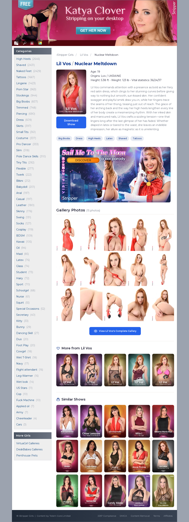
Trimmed (22, 107)
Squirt (20, 302)
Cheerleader (24, 418)
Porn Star (22, 89)
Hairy (19, 278)
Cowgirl (21, 351)
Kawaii (20, 241)
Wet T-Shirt (23, 357)
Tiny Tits (21, 162)
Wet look (22, 382)
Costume (22, 138)
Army (19, 412)
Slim (19, 150)
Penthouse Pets (26, 455)
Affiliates (168, 515)
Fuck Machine (25, 400)
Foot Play (22, 345)
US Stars (21, 388)
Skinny (20, 211)
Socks (20, 223)
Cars (19, 424)
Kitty (19, 321)
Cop (18, 394)
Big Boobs (23, 101)
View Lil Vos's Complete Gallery (117, 331)
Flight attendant (26, 369)
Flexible (21, 168)
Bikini (19, 180)
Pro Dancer (23, 144)
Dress (20, 119)
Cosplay (21, 229)
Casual (20, 199)
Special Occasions (27, 308)
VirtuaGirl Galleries (27, 443)
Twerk (20, 174)
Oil (18, 247)
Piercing (21, 113)
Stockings (22, 95)
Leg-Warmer (24, 375)
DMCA (123, 515)
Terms (156, 515)
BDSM (20, 235)
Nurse (20, 296)
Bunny (20, 327)
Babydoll (21, 187)
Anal (19, 193)
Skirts (19, 126)
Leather (21, 205)
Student (21, 272)
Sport (19, 284)
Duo (19, 339)
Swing (20, 217)
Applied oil (22, 406)
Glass (19, 266)
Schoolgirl (22, 290)
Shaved (21, 65)
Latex (19, 260)
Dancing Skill (24, 333)
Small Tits (22, 132)
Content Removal (140, 515)
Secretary (22, 314)
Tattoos (21, 77)
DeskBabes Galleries (29, 449)
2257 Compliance (107, 515)
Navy (19, 363)
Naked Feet (24, 71)
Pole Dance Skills (27, 156)
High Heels (23, 59)
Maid (19, 254)
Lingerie (21, 83)
